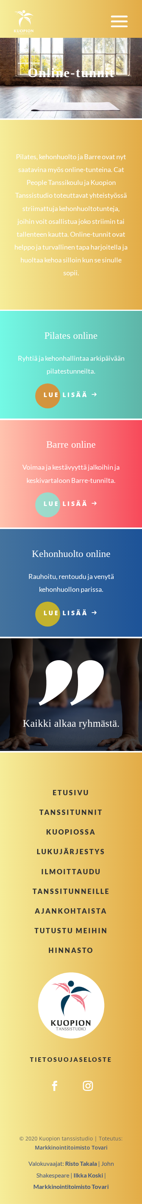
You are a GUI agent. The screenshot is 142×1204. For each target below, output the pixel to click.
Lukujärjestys (71, 851)
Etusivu (71, 792)
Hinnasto (71, 950)
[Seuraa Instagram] (88, 1094)
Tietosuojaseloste (71, 1059)
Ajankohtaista (71, 911)
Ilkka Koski (88, 1175)
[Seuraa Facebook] (54, 1094)
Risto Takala (81, 1163)
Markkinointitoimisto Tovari (71, 1147)
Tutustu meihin (71, 930)
